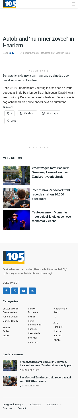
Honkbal (57, 335)
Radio (6, 331)
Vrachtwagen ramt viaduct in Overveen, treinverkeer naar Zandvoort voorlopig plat (50, 172)
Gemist (6, 327)
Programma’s (60, 308)
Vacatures (52, 404)
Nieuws (32, 308)
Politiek (31, 316)
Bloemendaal (35, 324)
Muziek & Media (11, 321)
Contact (22, 408)
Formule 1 (58, 327)
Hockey (57, 331)
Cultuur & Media (11, 308)
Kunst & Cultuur (10, 316)
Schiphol (32, 338)
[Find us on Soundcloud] (32, 290)
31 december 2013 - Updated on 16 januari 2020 (45, 53)
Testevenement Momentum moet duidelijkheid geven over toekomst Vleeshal (52, 217)
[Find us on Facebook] (6, 290)
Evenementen (10, 312)
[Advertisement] (39, 62)
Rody (11, 53)
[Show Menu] (73, 4)
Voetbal (57, 340)
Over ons (7, 408)
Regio (31, 321)
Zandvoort (33, 342)
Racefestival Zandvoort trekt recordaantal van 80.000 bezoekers (51, 194)
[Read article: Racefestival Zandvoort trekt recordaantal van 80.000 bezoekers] (16, 197)
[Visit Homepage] (9, 4)
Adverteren (35, 404)
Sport (56, 323)
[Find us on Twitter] (14, 290)
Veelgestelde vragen (13, 404)
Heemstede (34, 333)
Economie (33, 312)
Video (6, 335)
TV (55, 316)
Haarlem (32, 329)
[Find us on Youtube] (23, 290)
